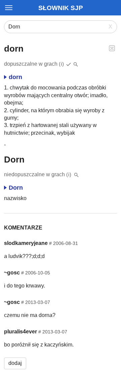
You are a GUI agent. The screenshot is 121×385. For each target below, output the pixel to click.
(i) (61, 64)
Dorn (16, 187)
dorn (15, 77)
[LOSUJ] (112, 48)
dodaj (15, 363)
